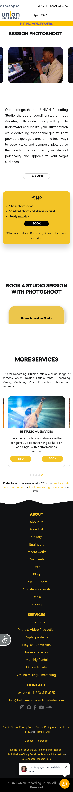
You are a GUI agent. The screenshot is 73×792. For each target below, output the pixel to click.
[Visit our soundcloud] (49, 708)
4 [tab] (39, 475)
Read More (36, 176)
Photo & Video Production (37, 630)
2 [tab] (33, 475)
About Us (36, 522)
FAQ (36, 567)
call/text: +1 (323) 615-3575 (53, 6)
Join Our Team (36, 582)
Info (20, 458)
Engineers (36, 544)
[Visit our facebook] (34, 708)
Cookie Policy (43, 727)
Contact (36, 685)
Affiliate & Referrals (36, 589)
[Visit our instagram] (22, 708)
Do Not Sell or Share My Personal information (36, 749)
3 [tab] (36, 475)
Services (36, 615)
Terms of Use (42, 731)
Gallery (36, 537)
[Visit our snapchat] (29, 708)
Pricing (36, 604)
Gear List (36, 529)
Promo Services (36, 652)
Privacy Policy (26, 727)
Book (36, 223)
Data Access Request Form (36, 759)
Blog (36, 574)
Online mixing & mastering (36, 675)
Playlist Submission (36, 645)
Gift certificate (36, 667)
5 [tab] (42, 475)
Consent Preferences (37, 740)
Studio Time (36, 622)
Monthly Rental (36, 660)
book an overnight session (46, 487)
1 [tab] (30, 475)
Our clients (36, 559)
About (36, 514)
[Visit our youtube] (41, 708)
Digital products (36, 637)
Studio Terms (10, 727)
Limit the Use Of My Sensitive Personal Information (36, 754)
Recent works (36, 552)
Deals (36, 597)
